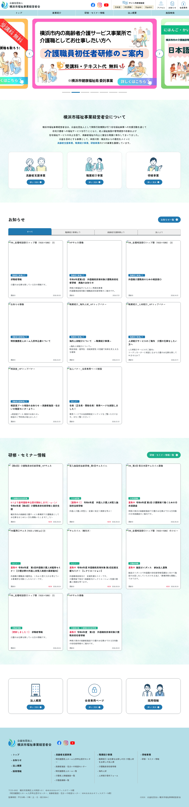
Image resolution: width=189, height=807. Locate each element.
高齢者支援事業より (116, 232)
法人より (159, 232)
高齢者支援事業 (63, 754)
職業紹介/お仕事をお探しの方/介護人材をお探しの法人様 (116, 760)
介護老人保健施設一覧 (65, 775)
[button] (159, 54)
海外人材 (103, 771)
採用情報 (17, 771)
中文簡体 (128, 7)
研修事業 (146, 754)
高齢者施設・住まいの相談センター (71, 766)
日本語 (117, 7)
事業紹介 (56, 12)
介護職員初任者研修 (107, 766)
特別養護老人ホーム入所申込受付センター (73, 760)
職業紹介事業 (105, 754)
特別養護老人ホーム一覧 (66, 771)
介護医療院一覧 (62, 780)
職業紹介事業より (73, 232)
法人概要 (132, 12)
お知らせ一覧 (167, 219)
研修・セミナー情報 (94, 12)
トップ (18, 12)
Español (149, 7)
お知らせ (17, 760)
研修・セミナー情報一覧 (162, 455)
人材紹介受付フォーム (108, 775)
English (138, 7)
